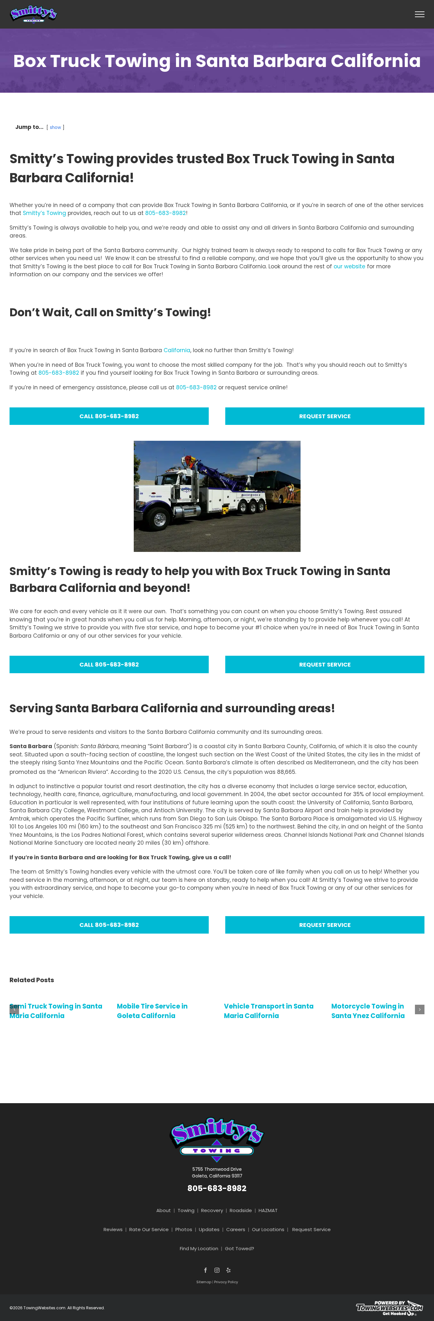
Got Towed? (239, 1248)
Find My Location (199, 1248)
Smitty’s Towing (44, 213)
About (163, 1210)
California (177, 350)
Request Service (311, 1229)
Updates (209, 1229)
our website (349, 266)
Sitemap (203, 1281)
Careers (235, 1229)
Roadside (241, 1210)
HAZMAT (268, 1210)
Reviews (113, 1229)
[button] (14, 1009)
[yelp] (228, 1270)
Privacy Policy (226, 1281)
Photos (183, 1229)
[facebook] (205, 1270)
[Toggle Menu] (420, 14)
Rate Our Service (149, 1229)
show (55, 127)
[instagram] (217, 1270)
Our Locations (268, 1229)
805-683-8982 (165, 213)
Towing (186, 1210)
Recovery (212, 1210)
